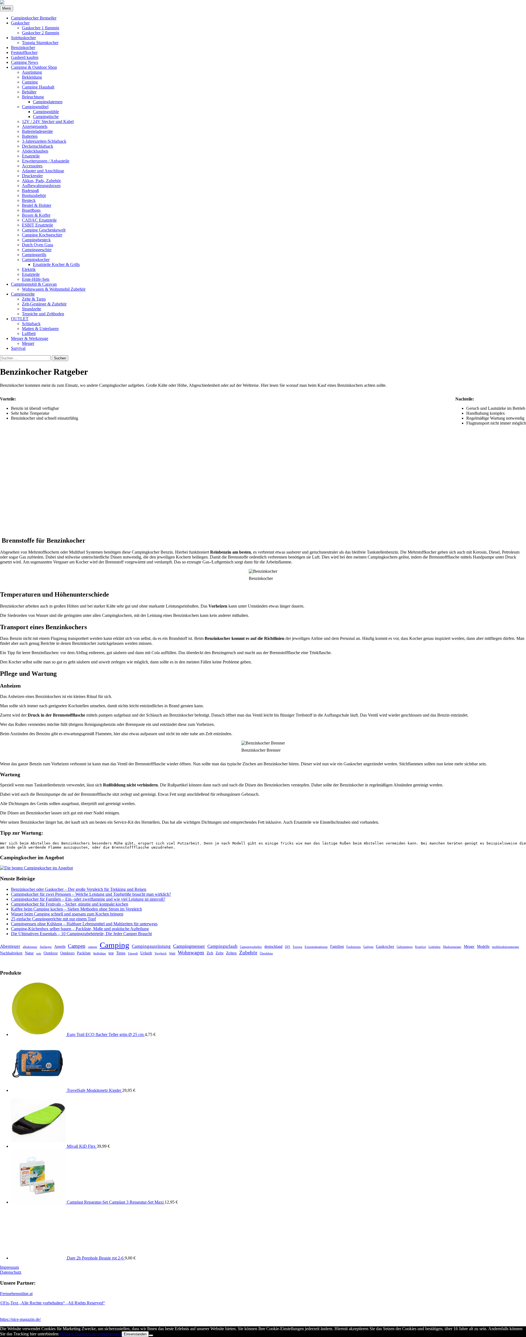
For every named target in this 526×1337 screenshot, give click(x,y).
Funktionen (353, 946)
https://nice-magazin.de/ (20, 1319)
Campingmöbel (35, 106)
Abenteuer (10, 946)
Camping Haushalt (38, 87)
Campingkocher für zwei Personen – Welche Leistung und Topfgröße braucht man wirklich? (91, 894)
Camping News (24, 62)
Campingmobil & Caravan (34, 284)
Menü (6, 8)
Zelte (220, 953)
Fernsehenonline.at (16, 1293)
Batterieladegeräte (37, 131)
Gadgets (368, 946)
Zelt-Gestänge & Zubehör (44, 304)
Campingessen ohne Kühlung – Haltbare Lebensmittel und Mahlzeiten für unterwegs (84, 923)
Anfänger (46, 946)
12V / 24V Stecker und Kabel (48, 121)
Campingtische (46, 116)
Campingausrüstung (151, 946)
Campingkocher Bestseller (33, 18)
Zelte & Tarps (34, 299)
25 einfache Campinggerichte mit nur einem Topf (53, 919)
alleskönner (30, 946)
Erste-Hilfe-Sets (35, 279)
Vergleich (161, 953)
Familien (337, 946)
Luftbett (29, 333)
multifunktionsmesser (505, 946)
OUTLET (19, 318)
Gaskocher (20, 23)
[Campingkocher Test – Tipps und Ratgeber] (2, 3)
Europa (297, 946)
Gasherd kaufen (24, 57)
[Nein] (151, 1335)
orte (38, 953)
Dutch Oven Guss (37, 244)
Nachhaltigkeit (11, 953)
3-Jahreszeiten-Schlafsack (44, 141)
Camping (30, 82)
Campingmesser (189, 946)
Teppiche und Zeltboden (43, 313)
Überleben (266, 953)
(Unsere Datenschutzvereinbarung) (90, 1334)
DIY (287, 946)
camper (92, 946)
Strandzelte (31, 309)
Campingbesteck (36, 239)
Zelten (231, 952)
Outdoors (67, 953)
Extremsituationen (316, 946)
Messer (28, 343)
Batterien (30, 136)
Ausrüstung (32, 72)
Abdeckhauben (35, 151)
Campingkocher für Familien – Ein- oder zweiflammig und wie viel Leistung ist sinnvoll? (88, 899)
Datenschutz (10, 1272)
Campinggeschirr (37, 249)
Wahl (172, 953)
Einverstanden (135, 1334)
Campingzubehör (251, 946)
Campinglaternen (47, 101)
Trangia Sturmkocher (40, 42)
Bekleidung (32, 77)
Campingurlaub (222, 946)
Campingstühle (46, 111)
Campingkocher (36, 259)
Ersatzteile (31, 156)
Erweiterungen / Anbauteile (45, 161)
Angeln (59, 946)
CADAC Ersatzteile (39, 220)
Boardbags (31, 210)
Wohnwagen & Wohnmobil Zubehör (53, 289)
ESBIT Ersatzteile (37, 225)
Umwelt (133, 953)
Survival (18, 348)
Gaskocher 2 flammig (40, 32)
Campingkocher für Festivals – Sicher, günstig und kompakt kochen (69, 904)
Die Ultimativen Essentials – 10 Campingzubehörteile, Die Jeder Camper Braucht (81, 933)
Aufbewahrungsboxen (41, 185)
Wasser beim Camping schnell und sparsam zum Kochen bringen (67, 914)
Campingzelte (23, 294)
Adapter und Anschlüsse (43, 170)
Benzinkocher (23, 47)
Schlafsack (31, 323)
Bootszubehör (34, 195)
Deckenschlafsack (37, 146)
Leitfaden (434, 946)
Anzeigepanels (34, 126)
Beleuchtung (33, 97)
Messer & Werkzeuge (29, 338)
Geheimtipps (405, 946)
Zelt (210, 952)
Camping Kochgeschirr (42, 235)
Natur (29, 953)
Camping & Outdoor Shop (34, 67)
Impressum (9, 1267)
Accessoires (32, 166)
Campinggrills (34, 254)
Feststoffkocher (24, 52)
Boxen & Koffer (36, 215)
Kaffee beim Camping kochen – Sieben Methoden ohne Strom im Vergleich (76, 909)
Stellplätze (99, 953)
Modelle (483, 946)
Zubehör (248, 952)
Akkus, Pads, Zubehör (41, 180)
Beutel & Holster (36, 205)
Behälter (29, 92)
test (111, 953)
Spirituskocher (23, 37)
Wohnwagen (191, 952)
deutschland (273, 946)
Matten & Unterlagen (40, 328)
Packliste (84, 953)
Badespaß (30, 190)
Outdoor (51, 952)
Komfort (420, 946)
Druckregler (32, 175)
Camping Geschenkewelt (43, 230)
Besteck (29, 200)
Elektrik (29, 269)
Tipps (120, 952)
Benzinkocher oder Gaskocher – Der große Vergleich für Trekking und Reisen (78, 889)
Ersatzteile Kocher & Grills (56, 264)
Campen (76, 946)
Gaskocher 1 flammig (40, 27)
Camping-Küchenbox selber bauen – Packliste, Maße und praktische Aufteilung (80, 928)
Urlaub (146, 952)
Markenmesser (452, 946)
